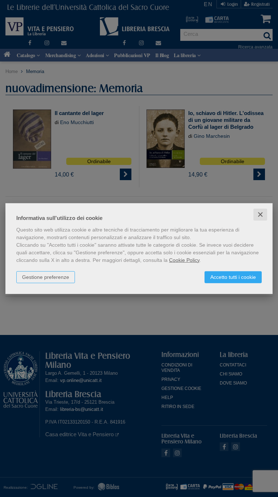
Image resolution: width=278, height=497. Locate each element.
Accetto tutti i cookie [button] (233, 277)
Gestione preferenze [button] (45, 277)
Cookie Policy (184, 260)
